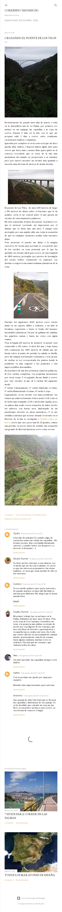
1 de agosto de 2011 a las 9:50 (30, 655)
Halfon (16, 673)
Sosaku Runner (21, 612)
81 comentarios (22, 880)
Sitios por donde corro (22, 519)
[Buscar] (55, 4)
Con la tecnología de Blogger (33, 898)
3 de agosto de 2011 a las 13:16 (33, 673)
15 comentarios (22, 823)
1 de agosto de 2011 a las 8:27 (41, 612)
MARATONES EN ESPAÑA (18, 20)
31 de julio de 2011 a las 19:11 (32, 533)
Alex (15, 655)
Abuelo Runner (20, 558)
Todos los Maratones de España (30, 875)
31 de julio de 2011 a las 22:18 (34, 584)
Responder (19, 553)
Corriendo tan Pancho (21, 10)
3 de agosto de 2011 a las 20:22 (36, 696)
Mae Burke (39, 904)
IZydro (16, 533)
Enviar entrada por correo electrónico (31, 515)
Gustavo (17, 584)
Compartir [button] (9, 515)
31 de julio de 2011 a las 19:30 (41, 559)
